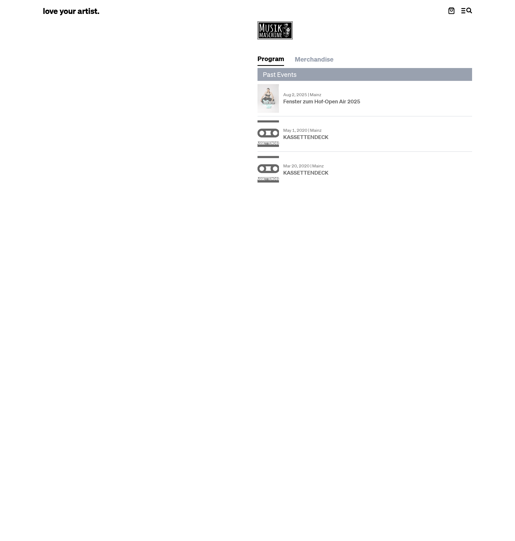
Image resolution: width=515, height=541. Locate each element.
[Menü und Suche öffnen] (466, 11)
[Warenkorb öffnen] (451, 10)
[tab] (273, 60)
